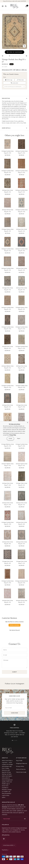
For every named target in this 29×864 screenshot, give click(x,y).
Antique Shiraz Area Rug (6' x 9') (7, 210)
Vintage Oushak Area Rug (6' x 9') (7, 171)
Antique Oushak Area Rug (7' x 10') (21, 152)
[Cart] (26, 6)
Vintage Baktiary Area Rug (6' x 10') (7, 445)
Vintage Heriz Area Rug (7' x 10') (21, 406)
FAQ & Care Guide (21, 772)
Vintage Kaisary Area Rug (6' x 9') (7, 230)
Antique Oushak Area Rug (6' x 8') (21, 249)
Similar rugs (9, 79)
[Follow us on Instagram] (4, 839)
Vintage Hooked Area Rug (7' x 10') (22, 347)
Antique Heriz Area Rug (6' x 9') (7, 191)
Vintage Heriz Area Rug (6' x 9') (7, 288)
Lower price (15, 83)
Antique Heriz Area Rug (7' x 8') (7, 484)
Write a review (14, 625)
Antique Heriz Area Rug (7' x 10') (21, 367)
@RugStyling (5, 835)
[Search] (5, 6)
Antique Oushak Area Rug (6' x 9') (7, 269)
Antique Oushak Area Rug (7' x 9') (21, 191)
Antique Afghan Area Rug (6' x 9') (7, 367)
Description (6, 98)
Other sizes (21, 79)
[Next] (26, 55)
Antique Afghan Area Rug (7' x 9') (7, 464)
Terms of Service (20, 769)
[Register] (24, 818)
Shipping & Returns (21, 763)
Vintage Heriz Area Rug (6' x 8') (7, 562)
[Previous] (2, 55)
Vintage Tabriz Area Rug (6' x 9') (21, 484)
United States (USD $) (8, 845)
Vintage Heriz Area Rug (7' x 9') (21, 562)
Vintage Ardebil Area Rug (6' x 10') (21, 386)
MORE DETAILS (6, 128)
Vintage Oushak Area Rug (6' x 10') (7, 152)
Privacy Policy (20, 766)
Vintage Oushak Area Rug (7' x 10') (21, 327)
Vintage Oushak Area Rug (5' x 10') (7, 581)
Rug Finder (19, 760)
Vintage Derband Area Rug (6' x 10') (21, 581)
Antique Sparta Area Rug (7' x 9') (21, 464)
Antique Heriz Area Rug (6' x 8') (21, 523)
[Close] (27, 422)
